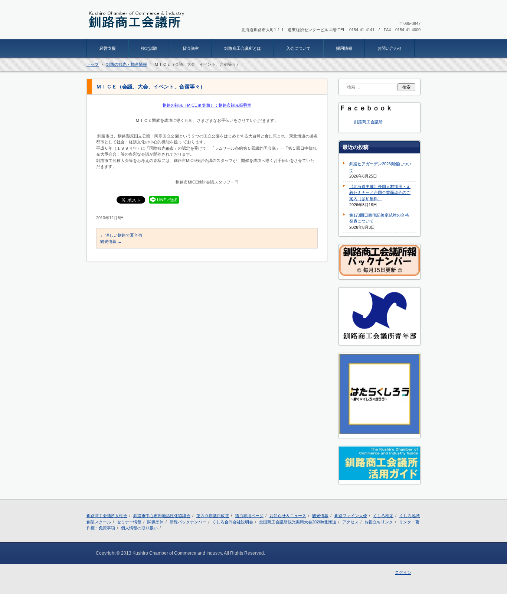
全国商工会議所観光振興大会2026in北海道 (297, 522)
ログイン (403, 572)
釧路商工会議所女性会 (106, 515)
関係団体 (155, 522)
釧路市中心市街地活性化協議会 (161, 515)
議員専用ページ (249, 515)
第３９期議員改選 (212, 515)
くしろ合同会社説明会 (232, 522)
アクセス (350, 522)
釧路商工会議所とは (242, 48)
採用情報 (344, 48)
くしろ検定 (383, 515)
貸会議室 (191, 48)
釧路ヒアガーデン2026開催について (380, 167)
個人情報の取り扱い (139, 528)
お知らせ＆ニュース (287, 515)
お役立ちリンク (378, 522)
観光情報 (111, 241)
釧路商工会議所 (368, 122)
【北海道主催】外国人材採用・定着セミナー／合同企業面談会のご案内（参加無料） (379, 192)
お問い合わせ (389, 48)
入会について (298, 48)
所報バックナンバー (188, 522)
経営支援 (107, 48)
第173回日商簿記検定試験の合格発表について (379, 218)
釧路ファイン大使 (350, 515)
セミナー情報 (129, 522)
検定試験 (149, 48)
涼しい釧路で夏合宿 (121, 235)
